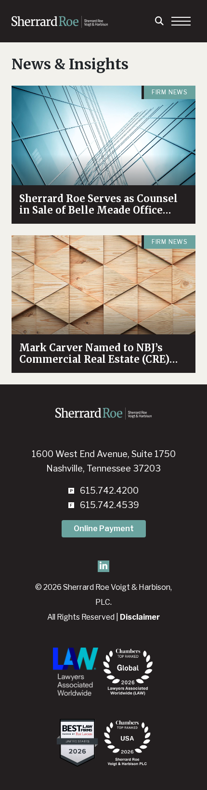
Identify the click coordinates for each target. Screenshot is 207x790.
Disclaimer (140, 617)
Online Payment (104, 528)
